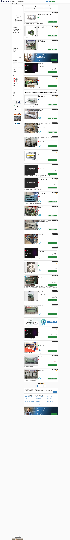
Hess (15, 47)
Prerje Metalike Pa (38, 398)
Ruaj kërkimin (41, 383)
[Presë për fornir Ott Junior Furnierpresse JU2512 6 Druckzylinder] (31, 280)
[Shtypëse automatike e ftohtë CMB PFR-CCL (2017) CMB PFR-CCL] (31, 142)
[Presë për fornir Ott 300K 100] (31, 296)
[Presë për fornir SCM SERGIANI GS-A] (31, 100)
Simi (15, 50)
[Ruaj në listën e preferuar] (56, 14)
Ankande (15, 93)
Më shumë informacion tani (52, 322)
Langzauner (16, 48)
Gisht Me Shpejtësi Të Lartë (29, 399)
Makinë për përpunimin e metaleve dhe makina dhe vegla (18, 24)
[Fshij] (34, 8)
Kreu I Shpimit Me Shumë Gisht (29, 401)
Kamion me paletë (17, 29)
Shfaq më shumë (41, 404)
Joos (15, 38)
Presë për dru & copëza (18, 8)
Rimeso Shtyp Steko (53, 92)
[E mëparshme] (55, 90)
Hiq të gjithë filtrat (28, 9)
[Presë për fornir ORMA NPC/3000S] (31, 347)
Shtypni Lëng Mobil (50, 401)
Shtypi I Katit (37, 403)
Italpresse (16, 36)
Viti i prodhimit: (15, 60)
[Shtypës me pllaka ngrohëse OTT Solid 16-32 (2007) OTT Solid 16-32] (31, 128)
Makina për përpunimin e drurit (18, 7)
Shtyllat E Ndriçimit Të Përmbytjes (41, 399)
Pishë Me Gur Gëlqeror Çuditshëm (41, 396)
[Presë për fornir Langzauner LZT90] (31, 82)
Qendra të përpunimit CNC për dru (18, 21)
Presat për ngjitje (28, 92)
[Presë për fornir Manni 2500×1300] (31, 197)
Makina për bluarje (18, 17)
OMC (15, 46)
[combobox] (18, 76)
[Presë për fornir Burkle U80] (31, 360)
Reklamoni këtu (18, 536)
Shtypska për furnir (19, 9)
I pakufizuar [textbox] (15, 76)
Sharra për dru (18, 16)
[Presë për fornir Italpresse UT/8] (31, 310)
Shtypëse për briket (35, 92)
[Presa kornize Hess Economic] (31, 374)
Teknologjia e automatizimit (17, 28)
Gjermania (17, 78)
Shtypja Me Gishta (49, 399)
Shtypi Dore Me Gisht (39, 401)
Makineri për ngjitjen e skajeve (18, 19)
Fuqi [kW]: (14, 63)
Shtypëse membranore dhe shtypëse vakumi (19, 14)
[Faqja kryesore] (12, 3)
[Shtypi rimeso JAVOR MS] (31, 211)
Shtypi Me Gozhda (49, 396)
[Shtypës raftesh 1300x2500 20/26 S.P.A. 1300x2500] (31, 31)
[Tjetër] (56, 90)
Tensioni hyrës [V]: (15, 66)
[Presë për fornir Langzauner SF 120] (31, 45)
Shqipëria (15, 73)
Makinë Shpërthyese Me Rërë (29, 403)
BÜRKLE (15, 45)
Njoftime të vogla (17, 92)
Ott (15, 37)
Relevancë (53, 6)
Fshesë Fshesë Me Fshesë (28, 396)
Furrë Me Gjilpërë (27, 398)
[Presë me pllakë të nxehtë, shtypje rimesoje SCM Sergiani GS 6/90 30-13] (31, 225)
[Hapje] (40, 24)
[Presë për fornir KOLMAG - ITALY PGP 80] (31, 267)
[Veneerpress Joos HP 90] (31, 156)
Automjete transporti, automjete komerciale (18, 26)
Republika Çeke (17, 82)
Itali (16, 80)
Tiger (15, 51)
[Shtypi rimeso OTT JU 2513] (31, 239)
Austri (16, 81)
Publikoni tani (54, 60)
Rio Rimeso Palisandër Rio (44, 92)
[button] (69, 1)
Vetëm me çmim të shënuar (17, 59)
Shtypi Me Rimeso (49, 398)
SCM (15, 49)
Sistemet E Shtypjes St (50, 403)
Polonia (16, 79)
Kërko (48, 1)
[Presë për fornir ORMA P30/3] (31, 114)
